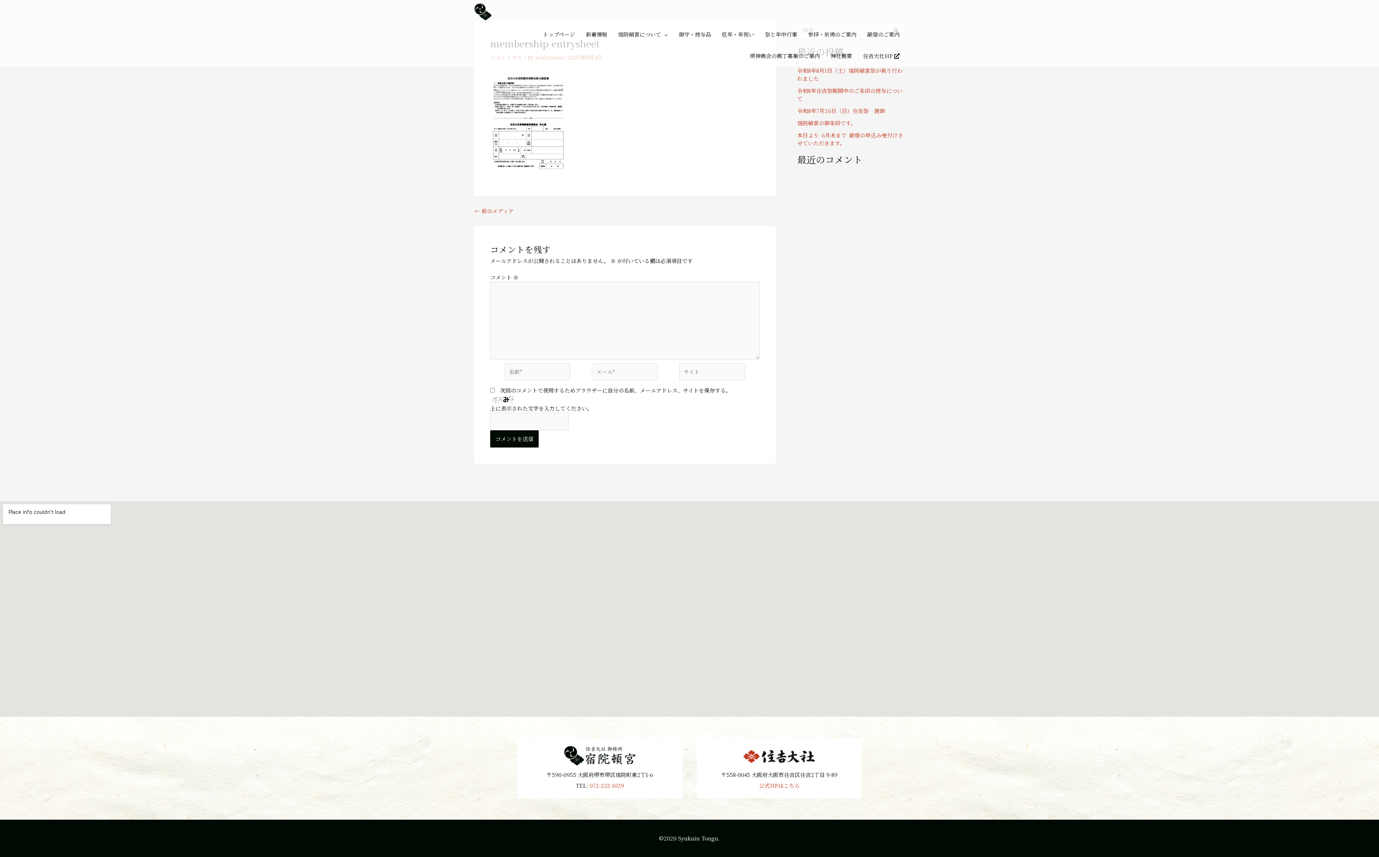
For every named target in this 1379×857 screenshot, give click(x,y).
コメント (504, 277)
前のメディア (494, 211)
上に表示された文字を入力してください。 (541, 408)
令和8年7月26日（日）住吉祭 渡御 (841, 110)
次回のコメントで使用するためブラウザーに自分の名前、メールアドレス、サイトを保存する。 (615, 390)
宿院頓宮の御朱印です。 (826, 123)
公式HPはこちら (779, 785)
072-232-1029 (607, 785)
